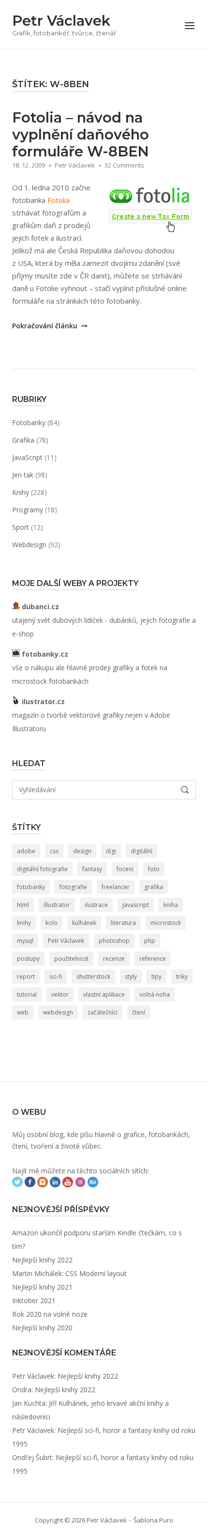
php (149, 941)
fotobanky (31, 887)
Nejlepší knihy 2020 (42, 1327)
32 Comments (124, 165)
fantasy (92, 869)
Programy (27, 509)
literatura (123, 923)
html (23, 905)
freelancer (116, 887)
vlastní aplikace (104, 994)
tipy (156, 976)
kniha (170, 905)
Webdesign (29, 544)
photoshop (114, 941)
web (23, 1012)
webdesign (58, 1012)
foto (154, 869)
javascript (135, 905)
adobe (26, 851)
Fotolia (58, 200)
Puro (166, 1520)
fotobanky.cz (44, 654)
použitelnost (71, 958)
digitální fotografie (42, 869)
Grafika (23, 440)
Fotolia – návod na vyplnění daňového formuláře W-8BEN (80, 134)
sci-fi (55, 976)
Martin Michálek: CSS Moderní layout (69, 1273)
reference (152, 958)
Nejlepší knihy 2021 (42, 1287)
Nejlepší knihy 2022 (42, 1259)
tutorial (27, 994)
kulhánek (84, 923)
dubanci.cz (39, 606)
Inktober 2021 (34, 1300)
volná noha (154, 994)
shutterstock (93, 976)
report (26, 976)
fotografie (73, 887)
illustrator (57, 905)
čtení (138, 1012)
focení (125, 869)
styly (131, 976)
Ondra (21, 1389)
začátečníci (103, 1012)
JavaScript (27, 457)
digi (111, 851)
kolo (51, 923)
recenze (114, 958)
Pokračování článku (45, 325)
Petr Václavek (61, 20)
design (82, 851)
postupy (28, 958)
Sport (20, 527)
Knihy (20, 492)
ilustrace (96, 905)
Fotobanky (28, 422)
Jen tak (22, 474)
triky (182, 976)
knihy (24, 923)
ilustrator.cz (42, 701)
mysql (25, 941)
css (54, 851)
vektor (60, 994)
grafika (153, 887)
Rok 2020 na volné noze (50, 1314)
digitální (141, 851)
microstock (165, 923)
